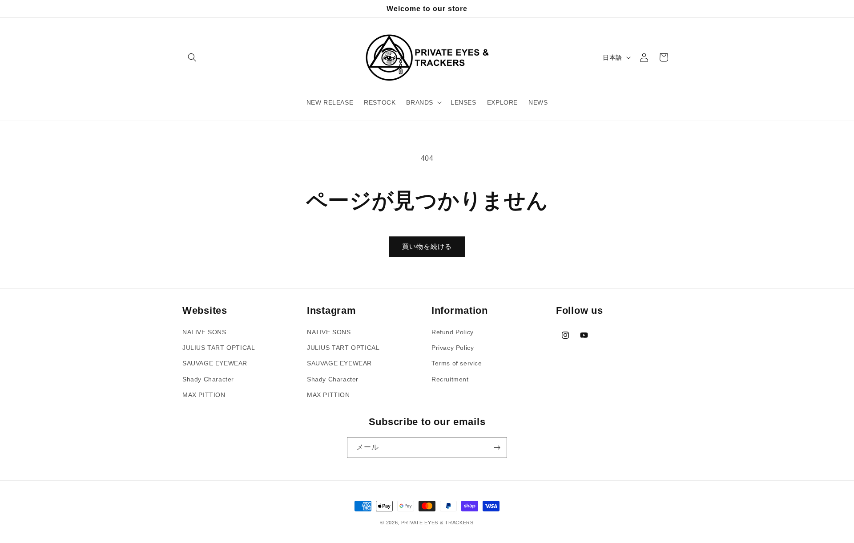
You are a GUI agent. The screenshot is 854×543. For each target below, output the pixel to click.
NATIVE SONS (204, 332)
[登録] (497, 447)
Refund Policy (452, 332)
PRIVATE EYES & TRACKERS (437, 522)
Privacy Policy (452, 347)
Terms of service (456, 363)
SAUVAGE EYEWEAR (214, 363)
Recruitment (450, 379)
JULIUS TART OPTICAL (218, 347)
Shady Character (208, 379)
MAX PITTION (204, 394)
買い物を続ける (427, 246)
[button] (192, 57)
